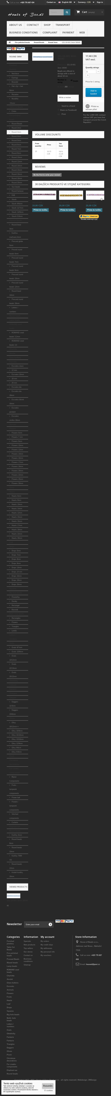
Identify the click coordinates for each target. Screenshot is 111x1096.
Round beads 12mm (15, 866)
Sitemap (27, 965)
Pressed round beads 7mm (16, 260)
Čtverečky (15, 597)
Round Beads (16, 124)
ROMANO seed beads (15, 326)
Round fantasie (17, 191)
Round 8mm (16, 153)
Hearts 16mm (16, 521)
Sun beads (15, 187)
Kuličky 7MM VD (15, 858)
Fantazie (12, 685)
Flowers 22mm (17, 475)
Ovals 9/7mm (16, 647)
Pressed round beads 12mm (16, 285)
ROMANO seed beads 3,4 (16, 343)
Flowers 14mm (17, 454)
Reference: (62, 65)
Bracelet (14, 82)
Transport (63, 24)
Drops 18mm (16, 580)
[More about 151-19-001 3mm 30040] (13, 895)
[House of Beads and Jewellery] (26, 14)
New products (29, 945)
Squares (12, 589)
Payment (68, 32)
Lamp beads (14, 320)
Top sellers (28, 948)
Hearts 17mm (16, 525)
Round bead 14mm (15, 293)
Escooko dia (16, 387)
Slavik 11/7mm (17, 208)
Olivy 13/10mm (17, 739)
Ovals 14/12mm (13, 658)
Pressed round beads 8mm (16, 268)
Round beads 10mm (15, 849)
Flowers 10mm (17, 445)
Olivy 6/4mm (16, 752)
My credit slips (47, 945)
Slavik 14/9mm (17, 212)
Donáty (14, 601)
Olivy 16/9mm (17, 731)
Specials (27, 941)
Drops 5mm (16, 551)
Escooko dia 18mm (15, 393)
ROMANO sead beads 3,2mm (16, 335)
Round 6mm (16, 145)
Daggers (12, 698)
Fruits (11, 488)
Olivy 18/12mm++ (14, 725)
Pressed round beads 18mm (16, 301)
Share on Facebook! (68, 110)
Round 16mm (16, 174)
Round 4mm (16, 136)
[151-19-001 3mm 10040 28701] (71, 195)
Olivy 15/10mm (17, 735)
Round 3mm (16, 132)
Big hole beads (15, 593)
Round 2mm (16, 128)
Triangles (15, 626)
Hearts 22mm (16, 534)
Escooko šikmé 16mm (16, 402)
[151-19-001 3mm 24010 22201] (98, 195)
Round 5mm (16, 140)
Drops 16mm (16, 576)
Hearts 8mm (16, 500)
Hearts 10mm (16, 504)
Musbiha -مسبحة (13, 101)
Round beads (14, 831)
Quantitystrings (92, 68)
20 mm (14, 383)
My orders (45, 941)
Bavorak (14, 610)
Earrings (14, 78)
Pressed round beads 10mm (16, 276)
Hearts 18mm (16, 530)
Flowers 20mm (17, 471)
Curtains (14, 822)
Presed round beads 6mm (15, 252)
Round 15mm (16, 170)
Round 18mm (16, 178)
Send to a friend (68, 106)
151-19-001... (38, 202)
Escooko (13, 362)
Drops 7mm (16, 555)
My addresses (46, 948)
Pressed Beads (15, 220)
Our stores (28, 952)
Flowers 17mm (17, 462)
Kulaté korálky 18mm (16, 874)
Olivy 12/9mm (17, 743)
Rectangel (15, 605)
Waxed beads (14, 316)
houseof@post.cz (93, 964)
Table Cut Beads (16, 107)
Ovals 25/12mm (13, 674)
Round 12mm (16, 162)
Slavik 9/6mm (16, 204)
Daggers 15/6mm (13, 712)
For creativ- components (14, 771)
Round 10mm (16, 157)
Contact (33, 24)
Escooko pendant (14, 410)
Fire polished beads (14, 117)
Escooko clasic (17, 366)
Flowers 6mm (16, 433)
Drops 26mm (16, 584)
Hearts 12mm (16, 513)
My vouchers (46, 955)
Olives (12, 718)
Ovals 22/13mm (13, 666)
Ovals (11, 643)
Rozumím (47, 1086)
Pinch (11, 756)
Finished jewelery (13, 67)
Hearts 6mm (16, 496)
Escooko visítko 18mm (14, 418)
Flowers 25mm (17, 479)
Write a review (65, 97)
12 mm (14, 370)
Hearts (12, 492)
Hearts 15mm (16, 517)
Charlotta (13, 349)
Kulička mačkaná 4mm (15, 235)
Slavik (14, 199)
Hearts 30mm (16, 538)
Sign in (100, 2)
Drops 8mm (16, 559)
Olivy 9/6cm (16, 748)
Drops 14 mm (16, 572)
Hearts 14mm (16, 509)
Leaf (11, 542)
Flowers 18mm (17, 466)
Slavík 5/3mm (17, 216)
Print (64, 114)
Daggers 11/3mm (13, 704)
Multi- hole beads (16, 614)
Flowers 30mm (17, 483)
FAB (13, 195)
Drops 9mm (16, 563)
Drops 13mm (16, 568)
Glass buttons (15, 358)
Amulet (12, 353)
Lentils (14, 631)
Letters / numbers (13, 310)
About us (15, 24)
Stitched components (14, 816)
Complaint (50, 32)
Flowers (12, 429)
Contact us (51, 2)
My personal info (48, 952)
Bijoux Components (14, 779)
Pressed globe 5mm (16, 243)
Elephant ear (14, 827)
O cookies (48, 1090)
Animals (12, 424)
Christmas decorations (14, 762)
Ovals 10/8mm (17, 652)
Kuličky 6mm (16, 835)
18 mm (14, 379)
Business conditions (23, 32)
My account (47, 936)
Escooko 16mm (17, 374)
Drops (11, 546)
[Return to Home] (9, 42)
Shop (47, 24)
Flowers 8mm (16, 441)
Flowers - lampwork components (14, 806)
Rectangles (15, 618)
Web (82, 32)
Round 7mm (16, 149)
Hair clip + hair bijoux (16, 88)
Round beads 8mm (15, 841)
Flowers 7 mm (17, 437)
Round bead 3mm (15, 227)
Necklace (15, 74)
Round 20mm (16, 183)
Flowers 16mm (17, 458)
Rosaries (15, 94)
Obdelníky (13, 681)
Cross (13, 111)
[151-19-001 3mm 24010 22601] (44, 195)
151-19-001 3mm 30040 (17, 900)
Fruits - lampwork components (14, 789)
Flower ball (15, 797)
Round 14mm (16, 166)
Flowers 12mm (17, 450)
